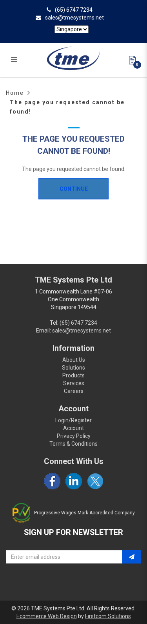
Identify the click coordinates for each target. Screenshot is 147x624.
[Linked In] (73, 481)
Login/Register (73, 420)
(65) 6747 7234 (74, 10)
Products (73, 375)
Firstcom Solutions (108, 616)
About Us (73, 360)
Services (73, 383)
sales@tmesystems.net (74, 17)
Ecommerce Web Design (46, 616)
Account (73, 428)
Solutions (73, 367)
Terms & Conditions (73, 444)
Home (15, 93)
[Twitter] (95, 481)
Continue (74, 189)
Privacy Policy (74, 436)
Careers (73, 391)
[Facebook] (52, 481)
